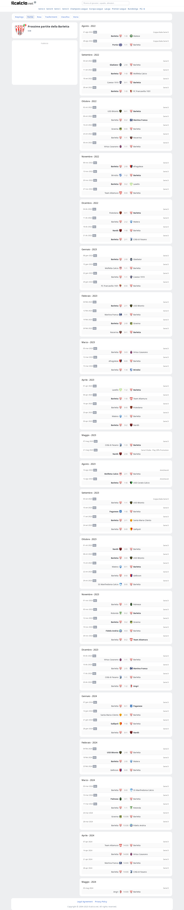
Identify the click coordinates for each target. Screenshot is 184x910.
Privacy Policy (101, 901)
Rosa (39, 17)
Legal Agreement (85, 901)
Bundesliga (133, 9)
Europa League (96, 9)
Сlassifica (65, 17)
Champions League (79, 9)
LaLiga (107, 9)
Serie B (49, 9)
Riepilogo (19, 17)
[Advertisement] (44, 64)
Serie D (65, 9)
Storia (75, 17)
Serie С (57, 9)
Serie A (41, 9)
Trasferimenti (51, 17)
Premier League (119, 9)
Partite (30, 17)
